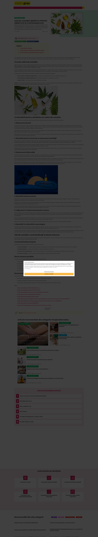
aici (30, 268)
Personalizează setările (49, 271)
